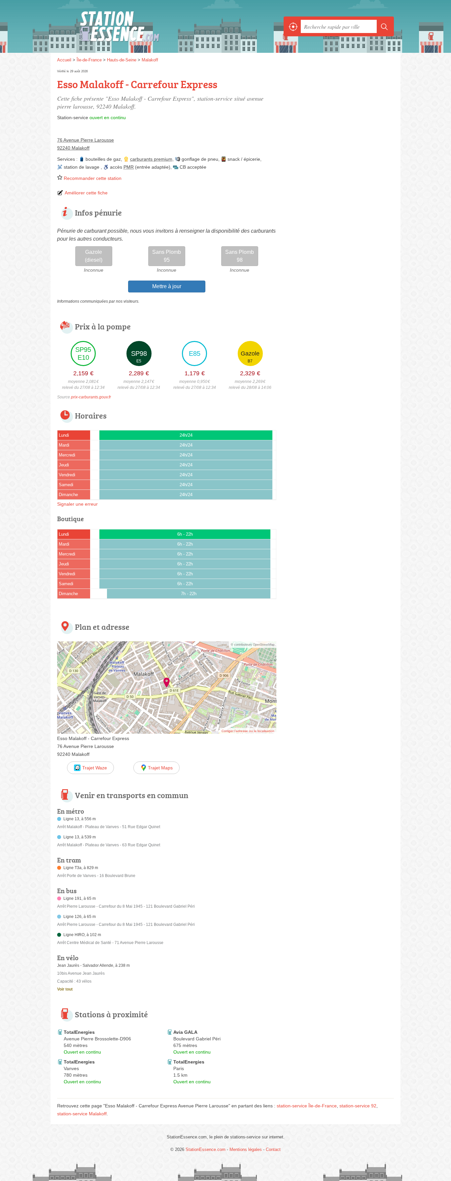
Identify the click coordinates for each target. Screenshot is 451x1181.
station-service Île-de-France (307, 1105)
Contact (273, 1149)
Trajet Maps (160, 767)
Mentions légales (245, 1149)
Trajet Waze (94, 767)
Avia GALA (185, 1032)
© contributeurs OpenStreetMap (252, 644)
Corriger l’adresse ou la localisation (248, 731)
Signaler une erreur (77, 504)
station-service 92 (357, 1105)
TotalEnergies (79, 1032)
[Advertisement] (338, 114)
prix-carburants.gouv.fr (91, 397)
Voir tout (65, 989)
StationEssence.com (129, 26)
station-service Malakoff (82, 1113)
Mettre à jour (166, 286)
